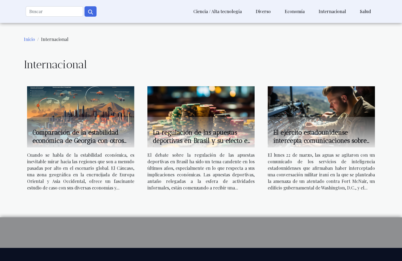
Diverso (263, 11)
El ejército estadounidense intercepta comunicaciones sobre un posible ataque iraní (320, 141)
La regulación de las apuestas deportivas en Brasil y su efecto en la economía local (202, 141)
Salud (365, 11)
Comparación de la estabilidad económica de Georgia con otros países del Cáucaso (78, 141)
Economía (295, 11)
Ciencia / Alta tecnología (217, 11)
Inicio (29, 39)
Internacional (332, 11)
